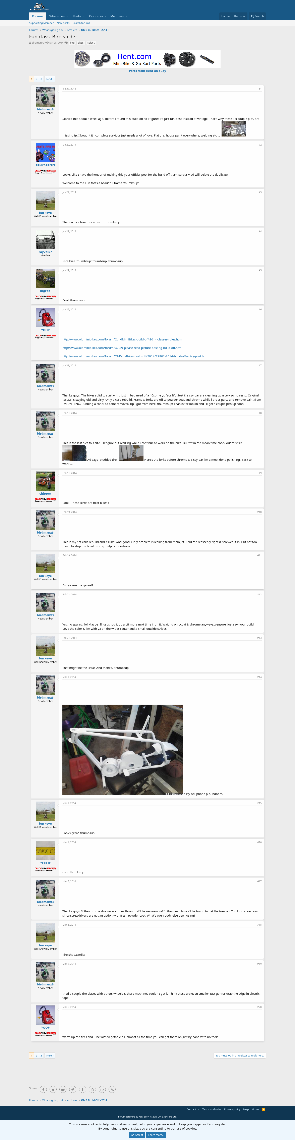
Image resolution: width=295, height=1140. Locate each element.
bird (72, 42)
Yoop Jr (45, 863)
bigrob (45, 291)
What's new (57, 16)
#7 (260, 365)
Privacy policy (232, 1109)
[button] (68, 16)
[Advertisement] (162, 104)
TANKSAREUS (45, 165)
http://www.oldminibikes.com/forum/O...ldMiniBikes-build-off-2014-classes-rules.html (122, 339)
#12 (259, 594)
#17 (259, 881)
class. (81, 42)
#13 (259, 638)
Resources (96, 16)
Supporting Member (41, 23)
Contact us (193, 1109)
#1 (260, 89)
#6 (260, 309)
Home (255, 1109)
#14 (259, 677)
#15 (259, 803)
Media (77, 16)
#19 (259, 964)
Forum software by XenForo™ (147, 1116)
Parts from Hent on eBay (147, 71)
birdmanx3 (38, 42)
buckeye (45, 213)
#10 (259, 512)
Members (117, 16)
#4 (260, 231)
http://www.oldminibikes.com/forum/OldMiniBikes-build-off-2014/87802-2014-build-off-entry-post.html (135, 356)
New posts (63, 23)
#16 (259, 842)
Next (49, 79)
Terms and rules (211, 1109)
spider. (91, 42)
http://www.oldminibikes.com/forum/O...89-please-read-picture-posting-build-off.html (122, 348)
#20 (259, 1007)
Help (246, 1109)
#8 (260, 413)
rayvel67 (45, 252)
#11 (259, 555)
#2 (260, 144)
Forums (37, 16)
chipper (45, 493)
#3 (260, 192)
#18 (259, 924)
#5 (260, 270)
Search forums (81, 23)
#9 (260, 473)
